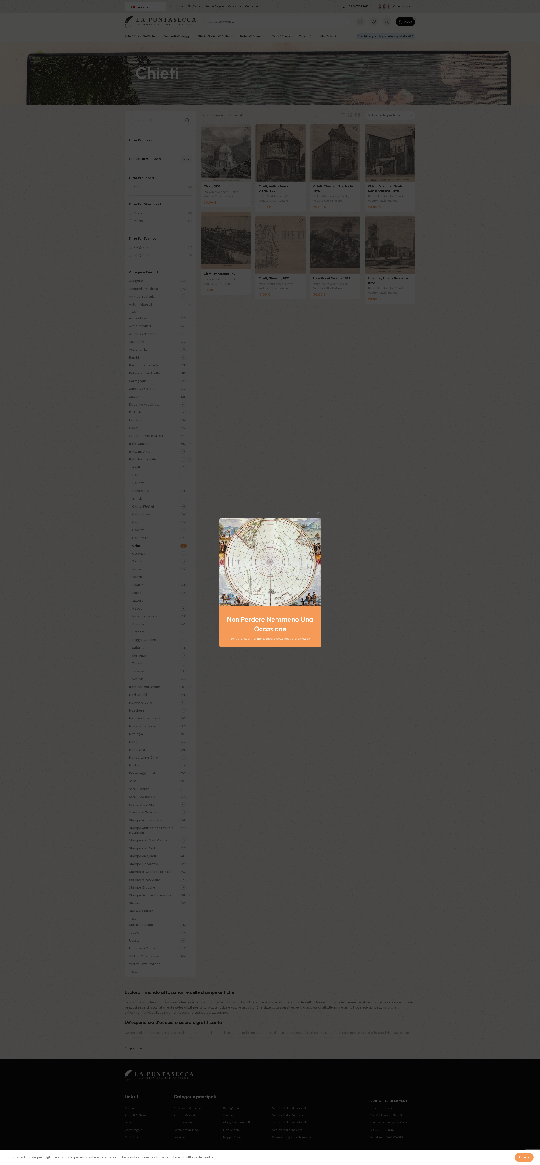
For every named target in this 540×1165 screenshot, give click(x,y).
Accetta (524, 1157)
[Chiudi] (319, 512)
